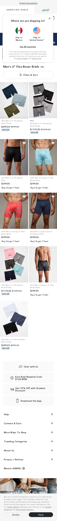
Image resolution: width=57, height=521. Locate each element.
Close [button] (41, 514)
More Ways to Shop (15, 432)
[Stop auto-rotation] (54, 43)
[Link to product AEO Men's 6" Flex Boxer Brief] (14, 157)
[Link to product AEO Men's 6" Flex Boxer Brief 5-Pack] (43, 100)
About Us (9, 450)
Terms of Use (36, 58)
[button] (19, 34)
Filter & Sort (30, 74)
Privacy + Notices (13, 459)
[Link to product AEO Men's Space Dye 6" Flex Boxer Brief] (43, 211)
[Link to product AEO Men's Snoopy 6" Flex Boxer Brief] (43, 157)
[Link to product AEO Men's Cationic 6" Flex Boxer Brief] (43, 264)
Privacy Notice (13, 506)
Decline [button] (16, 514)
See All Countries (28, 46)
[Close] (49, 18)
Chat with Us (31, 366)
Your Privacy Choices (24, 509)
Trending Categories (15, 441)
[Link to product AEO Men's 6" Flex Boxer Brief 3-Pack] (14, 100)
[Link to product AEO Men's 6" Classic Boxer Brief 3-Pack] (14, 319)
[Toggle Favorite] (24, 86)
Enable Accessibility (28, 3)
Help (6, 414)
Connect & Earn (12, 423)
